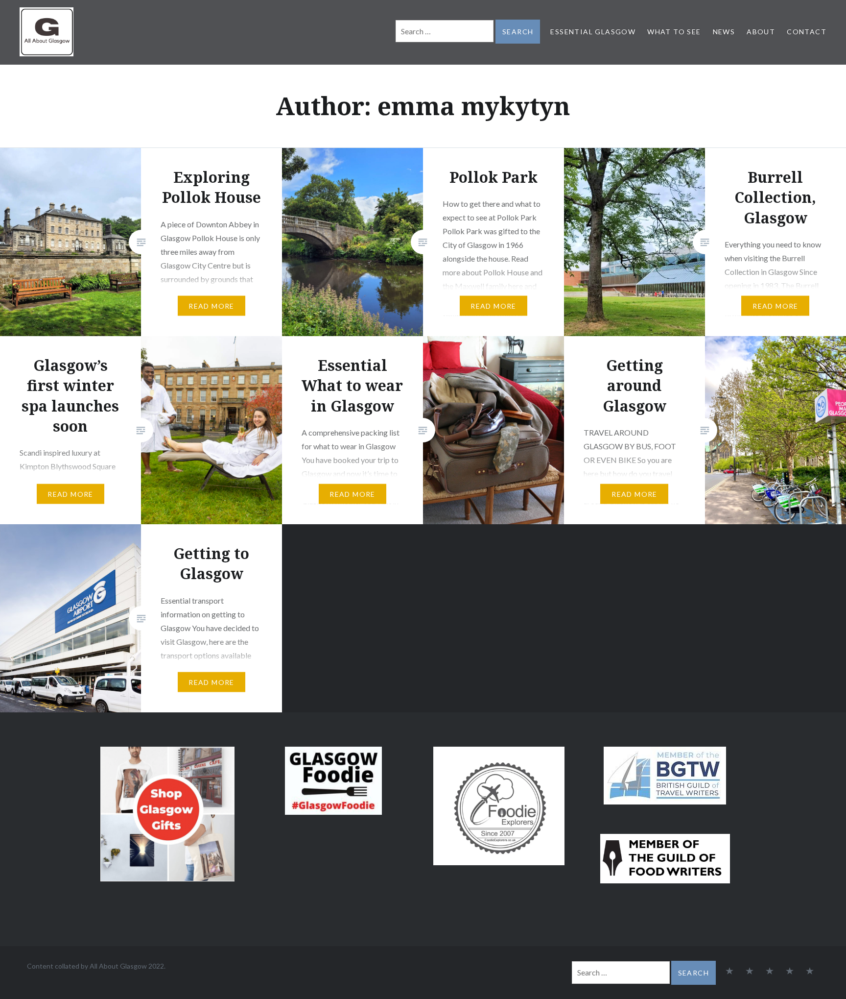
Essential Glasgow (592, 31)
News (724, 31)
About (761, 31)
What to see (674, 31)
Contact (806, 31)
